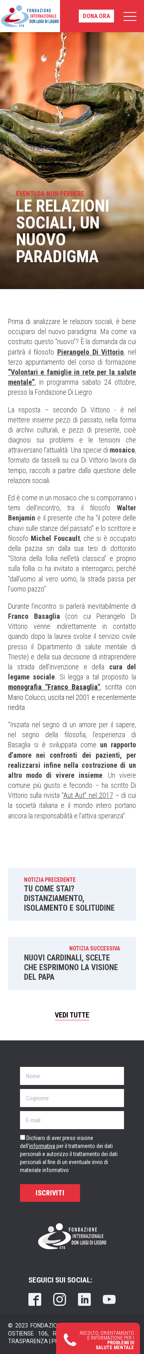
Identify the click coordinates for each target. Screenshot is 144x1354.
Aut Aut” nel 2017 (88, 795)
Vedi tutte (72, 1015)
